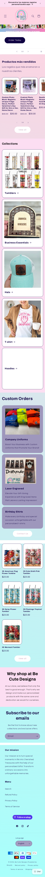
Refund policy (20, 865)
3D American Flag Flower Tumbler (10, 572)
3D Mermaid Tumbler (11, 647)
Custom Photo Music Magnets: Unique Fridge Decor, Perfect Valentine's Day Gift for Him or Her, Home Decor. (10, 103)
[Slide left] (17, 122)
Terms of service (16, 869)
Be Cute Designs (21, 862)
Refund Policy (11, 795)
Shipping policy (31, 869)
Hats (7, 292)
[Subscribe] (37, 736)
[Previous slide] (17, 51)
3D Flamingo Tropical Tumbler (32, 610)
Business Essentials (17, 242)
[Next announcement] (40, 3)
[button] (5, 16)
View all (22, 130)
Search (8, 789)
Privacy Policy (11, 801)
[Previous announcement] (5, 3)
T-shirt (8, 342)
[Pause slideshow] (42, 51)
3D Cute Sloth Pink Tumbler (31, 572)
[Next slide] (28, 51)
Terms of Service (12, 807)
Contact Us (22, 534)
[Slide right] (28, 122)
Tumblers (10, 193)
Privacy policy (33, 865)
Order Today (14, 40)
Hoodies (9, 368)
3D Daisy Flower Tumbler (9, 610)
